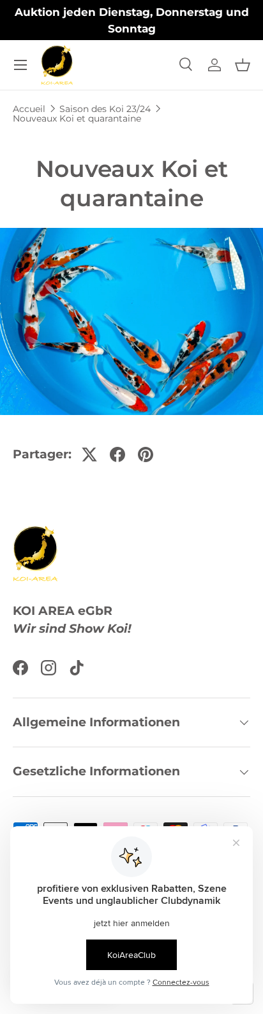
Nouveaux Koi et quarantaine (77, 118)
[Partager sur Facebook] (117, 454)
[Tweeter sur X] (89, 454)
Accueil (29, 108)
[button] (243, 65)
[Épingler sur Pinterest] (146, 454)
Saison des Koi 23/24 (105, 108)
